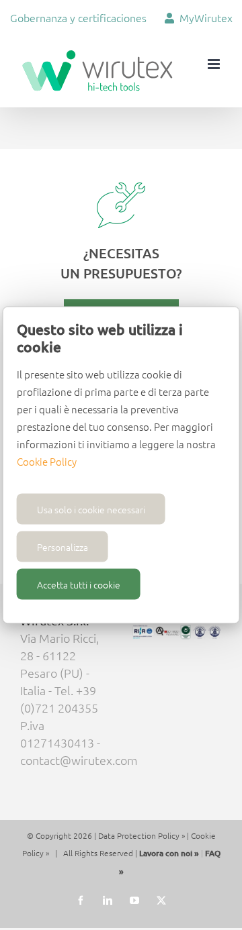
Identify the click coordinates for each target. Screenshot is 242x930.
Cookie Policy (47, 461)
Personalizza (62, 547)
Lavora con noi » (169, 853)
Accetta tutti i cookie (78, 584)
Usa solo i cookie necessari (91, 509)
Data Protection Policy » (141, 835)
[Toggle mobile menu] (215, 64)
